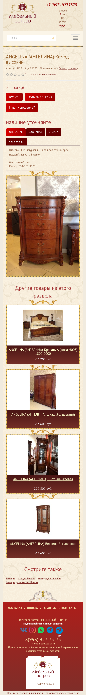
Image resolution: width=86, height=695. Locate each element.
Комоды (10, 578)
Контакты (68, 608)
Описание (16, 132)
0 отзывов (30, 74)
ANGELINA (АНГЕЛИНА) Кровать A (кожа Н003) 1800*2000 (43, 351)
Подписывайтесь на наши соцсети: (43, 623)
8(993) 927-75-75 (43, 639)
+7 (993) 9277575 (61, 4)
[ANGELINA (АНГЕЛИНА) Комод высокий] (43, 226)
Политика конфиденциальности (25, 693)
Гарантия (50, 608)
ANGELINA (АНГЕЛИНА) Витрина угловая (43, 479)
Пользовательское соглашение (61, 693)
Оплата (53, 132)
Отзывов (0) (16, 141)
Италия (72, 68)
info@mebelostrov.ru (43, 643)
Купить (14, 97)
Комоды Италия (26, 578)
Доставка (35, 132)
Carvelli (63, 68)
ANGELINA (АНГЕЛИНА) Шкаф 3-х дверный (43, 415)
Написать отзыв (47, 74)
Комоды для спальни (49, 578)
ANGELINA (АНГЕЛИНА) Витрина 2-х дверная (43, 544)
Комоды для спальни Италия (22, 582)
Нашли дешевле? (22, 107)
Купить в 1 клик (40, 97)
